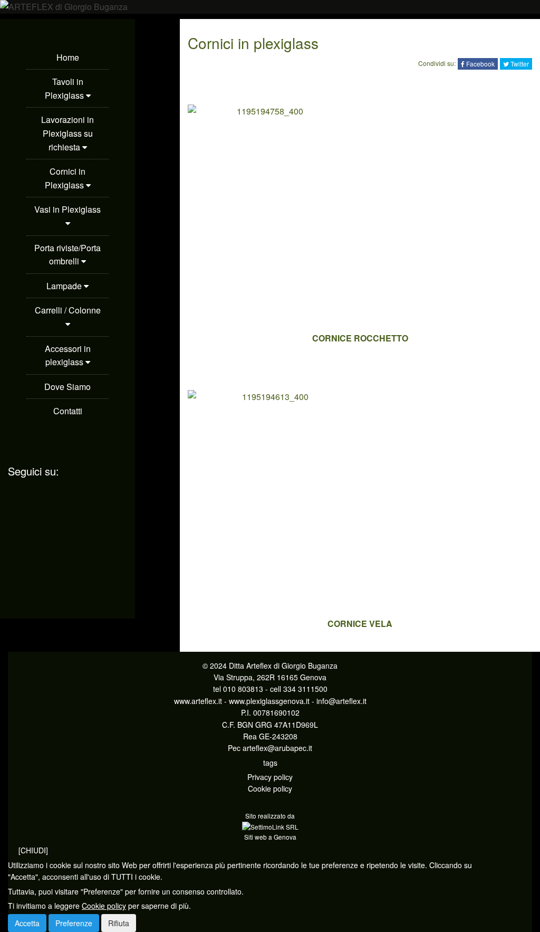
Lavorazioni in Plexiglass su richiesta (67, 133)
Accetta (27, 923)
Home (67, 57)
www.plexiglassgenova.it (269, 701)
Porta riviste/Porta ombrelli (67, 255)
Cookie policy (270, 788)
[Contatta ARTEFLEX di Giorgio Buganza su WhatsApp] (67, 465)
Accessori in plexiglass (68, 355)
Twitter (519, 63)
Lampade (65, 286)
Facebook (480, 63)
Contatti (67, 411)
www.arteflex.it (198, 701)
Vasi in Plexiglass (67, 209)
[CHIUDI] (33, 850)
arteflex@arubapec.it (277, 748)
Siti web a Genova (270, 836)
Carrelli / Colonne (68, 310)
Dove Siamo (67, 387)
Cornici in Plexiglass (65, 178)
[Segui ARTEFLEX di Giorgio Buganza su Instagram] (67, 511)
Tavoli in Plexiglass (65, 88)
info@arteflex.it (341, 701)
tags (270, 762)
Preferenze (73, 923)
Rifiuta (118, 923)
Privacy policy (270, 777)
